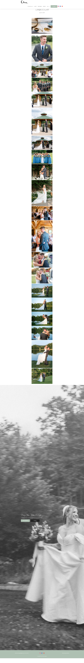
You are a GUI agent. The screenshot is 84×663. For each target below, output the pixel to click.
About (35, 6)
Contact (54, 6)
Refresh (68, 653)
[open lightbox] (42, 26)
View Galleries (25, 520)
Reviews (44, 6)
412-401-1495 (26, 653)
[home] (24, 2)
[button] (30, 6)
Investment (40, 6)
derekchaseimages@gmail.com (19, 653)
